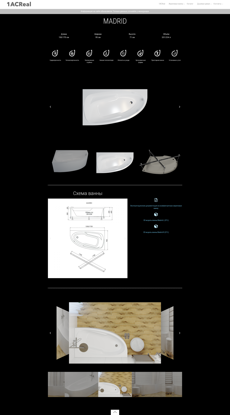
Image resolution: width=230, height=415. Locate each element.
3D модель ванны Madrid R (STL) (156, 232)
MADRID (115, 21)
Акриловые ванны (176, 4)
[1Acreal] (19, 5)
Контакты (217, 4)
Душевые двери (203, 4)
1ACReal (162, 4)
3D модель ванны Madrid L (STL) (156, 220)
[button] (50, 106)
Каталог (190, 4)
